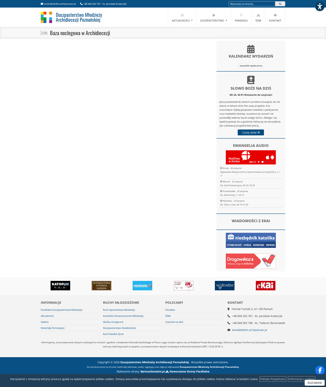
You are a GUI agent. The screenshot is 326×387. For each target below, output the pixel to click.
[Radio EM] (183, 285)
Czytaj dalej (249, 132)
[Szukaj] (280, 3)
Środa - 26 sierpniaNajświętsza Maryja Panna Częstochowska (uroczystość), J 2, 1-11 (250, 172)
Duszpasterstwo (212, 20)
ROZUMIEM (315, 383)
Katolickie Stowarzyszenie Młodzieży (123, 316)
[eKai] (265, 285)
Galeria (44, 322)
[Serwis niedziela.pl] (142, 285)
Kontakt (275, 20)
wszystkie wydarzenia (251, 65)
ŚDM (258, 20)
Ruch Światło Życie (113, 334)
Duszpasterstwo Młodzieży (79, 17)
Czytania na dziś (174, 322)
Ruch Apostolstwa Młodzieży (119, 309)
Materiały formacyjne (53, 328)
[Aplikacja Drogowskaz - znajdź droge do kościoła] (251, 261)
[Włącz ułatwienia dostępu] (319, 6)
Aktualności (181, 20)
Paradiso (241, 20)
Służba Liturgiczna (113, 322)
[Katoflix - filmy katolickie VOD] (60, 285)
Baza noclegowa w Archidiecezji (80, 33)
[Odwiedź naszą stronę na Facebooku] (320, 370)
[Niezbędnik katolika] (251, 240)
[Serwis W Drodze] (224, 285)
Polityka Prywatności (273, 379)
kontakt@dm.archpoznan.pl (60, 3)
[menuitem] (182, 17)
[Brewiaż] (101, 285)
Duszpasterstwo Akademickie (119, 328)
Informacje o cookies (301, 379)
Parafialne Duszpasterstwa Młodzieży (61, 309)
